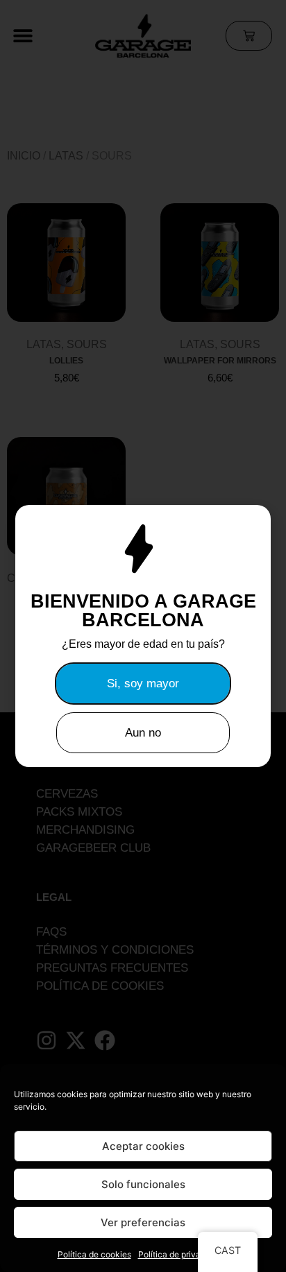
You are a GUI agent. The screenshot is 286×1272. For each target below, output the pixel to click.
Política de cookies (94, 1254)
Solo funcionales (143, 1184)
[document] (143, 636)
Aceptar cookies (143, 1146)
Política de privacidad (180, 1254)
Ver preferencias (143, 1222)
